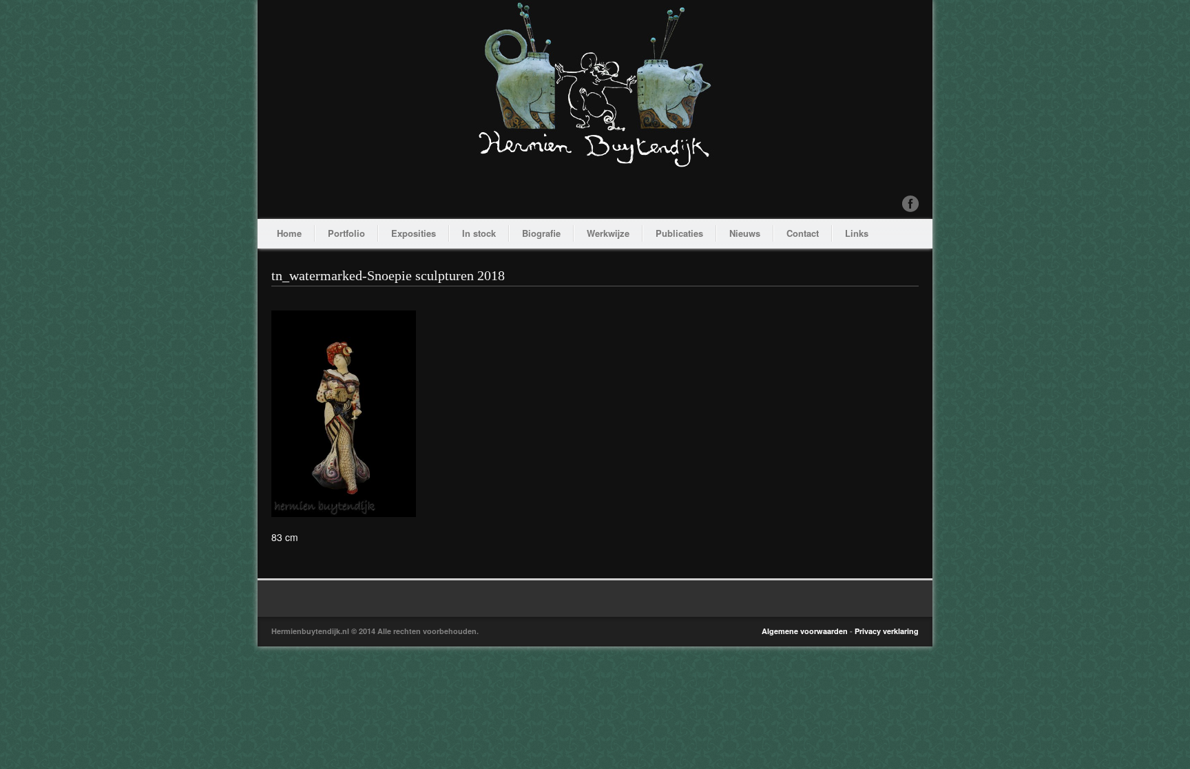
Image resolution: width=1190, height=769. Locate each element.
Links (856, 233)
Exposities (413, 233)
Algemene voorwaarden (805, 631)
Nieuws (744, 233)
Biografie (541, 233)
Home (289, 233)
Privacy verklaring (887, 631)
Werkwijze (608, 233)
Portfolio (346, 233)
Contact (802, 233)
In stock (479, 233)
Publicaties (679, 233)
